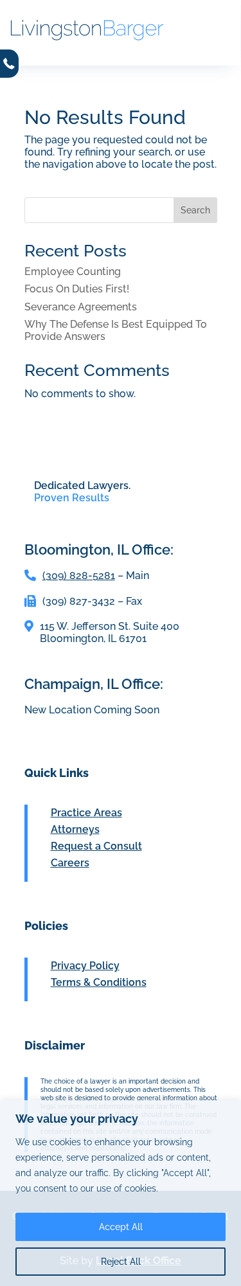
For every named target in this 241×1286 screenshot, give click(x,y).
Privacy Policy (85, 966)
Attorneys (75, 829)
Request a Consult (96, 846)
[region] (120, 1193)
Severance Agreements (80, 307)
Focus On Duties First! (76, 289)
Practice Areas (86, 813)
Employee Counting (72, 271)
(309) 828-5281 (78, 575)
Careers (70, 863)
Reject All (121, 1261)
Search (195, 210)
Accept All (121, 1227)
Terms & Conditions (99, 982)
